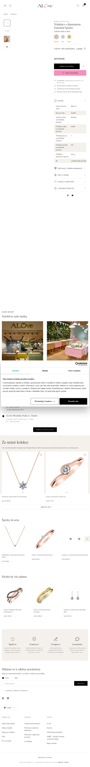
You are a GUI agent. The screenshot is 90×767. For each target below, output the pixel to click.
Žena (7, 678)
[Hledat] (10, 5)
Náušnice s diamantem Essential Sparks (75, 555)
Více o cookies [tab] (74, 371)
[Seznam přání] (77, 5)
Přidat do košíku (67, 66)
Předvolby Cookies (43, 401)
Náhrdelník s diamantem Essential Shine (13, 556)
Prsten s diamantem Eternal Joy (42, 555)
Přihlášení (81, 683)
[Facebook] (3, 698)
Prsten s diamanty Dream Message (42, 611)
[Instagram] (8, 698)
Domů (6, 14)
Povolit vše (73, 401)
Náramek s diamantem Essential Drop (14, 497)
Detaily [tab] (45, 371)
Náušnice (13, 14)
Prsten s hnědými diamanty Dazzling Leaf (13, 611)
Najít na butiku (71, 73)
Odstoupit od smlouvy (45, 757)
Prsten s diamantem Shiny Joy (55, 497)
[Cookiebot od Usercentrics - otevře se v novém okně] (77, 364)
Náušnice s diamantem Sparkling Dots (75, 611)
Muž (16, 678)
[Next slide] (87, 539)
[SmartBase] (63, 762)
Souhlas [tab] (15, 371)
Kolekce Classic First (61, 21)
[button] (70, 100)
